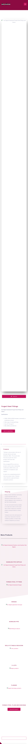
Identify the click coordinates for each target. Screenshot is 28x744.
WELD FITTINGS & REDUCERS (14, 645)
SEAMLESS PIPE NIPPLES (14, 562)
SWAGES (14, 601)
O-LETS (14, 665)
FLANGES (14, 685)
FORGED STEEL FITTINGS (14, 582)
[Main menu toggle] (25, 4)
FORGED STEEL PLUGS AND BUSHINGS (14, 705)
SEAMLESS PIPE (14, 621)
